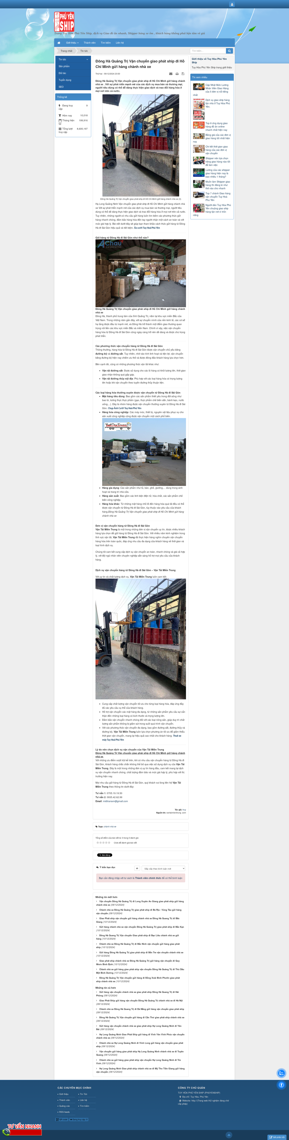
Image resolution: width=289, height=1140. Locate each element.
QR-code (63, 1119)
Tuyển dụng (65, 80)
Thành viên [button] (90, 42)
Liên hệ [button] (120, 42)
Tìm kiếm (84, 1105)
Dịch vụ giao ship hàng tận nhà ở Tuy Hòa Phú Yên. (218, 103)
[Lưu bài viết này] (183, 73)
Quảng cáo (64, 1105)
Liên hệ (83, 1100)
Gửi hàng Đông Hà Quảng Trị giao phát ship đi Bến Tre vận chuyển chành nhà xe (141, 952)
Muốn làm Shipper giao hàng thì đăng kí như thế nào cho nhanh (218, 185)
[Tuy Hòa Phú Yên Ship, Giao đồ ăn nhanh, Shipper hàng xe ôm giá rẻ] (64, 21)
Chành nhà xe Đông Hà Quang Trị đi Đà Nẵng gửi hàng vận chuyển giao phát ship (141, 1009)
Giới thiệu (63, 1094)
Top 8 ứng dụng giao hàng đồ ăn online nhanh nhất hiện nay (217, 126)
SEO (61, 86)
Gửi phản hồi (279, 1137)
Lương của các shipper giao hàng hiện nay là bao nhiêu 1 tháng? (218, 173)
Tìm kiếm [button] (106, 42)
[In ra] (177, 73)
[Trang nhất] (59, 42)
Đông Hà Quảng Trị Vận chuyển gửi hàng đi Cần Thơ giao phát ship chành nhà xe (141, 1017)
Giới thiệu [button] (71, 42)
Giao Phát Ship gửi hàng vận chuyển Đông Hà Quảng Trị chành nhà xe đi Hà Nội (141, 1000)
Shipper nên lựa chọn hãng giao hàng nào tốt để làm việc (218, 162)
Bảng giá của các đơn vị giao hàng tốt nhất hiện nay (212, 138)
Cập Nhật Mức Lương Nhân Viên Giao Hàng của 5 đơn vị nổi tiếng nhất (211, 90)
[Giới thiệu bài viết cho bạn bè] (171, 73)
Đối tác (62, 73)
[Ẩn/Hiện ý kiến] (137, 868)
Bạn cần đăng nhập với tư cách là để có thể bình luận (140, 878)
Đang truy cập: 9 (79, 1119)
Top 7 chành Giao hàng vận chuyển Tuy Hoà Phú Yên (218, 197)
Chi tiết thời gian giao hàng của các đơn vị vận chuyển (217, 150)
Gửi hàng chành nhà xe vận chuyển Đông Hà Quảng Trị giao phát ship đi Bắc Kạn (141, 926)
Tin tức (62, 59)
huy (184, 809)
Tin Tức (83, 1094)
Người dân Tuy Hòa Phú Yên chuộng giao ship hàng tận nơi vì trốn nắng (212, 210)
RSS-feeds (64, 1111)
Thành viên (64, 1100)
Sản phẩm (64, 66)
